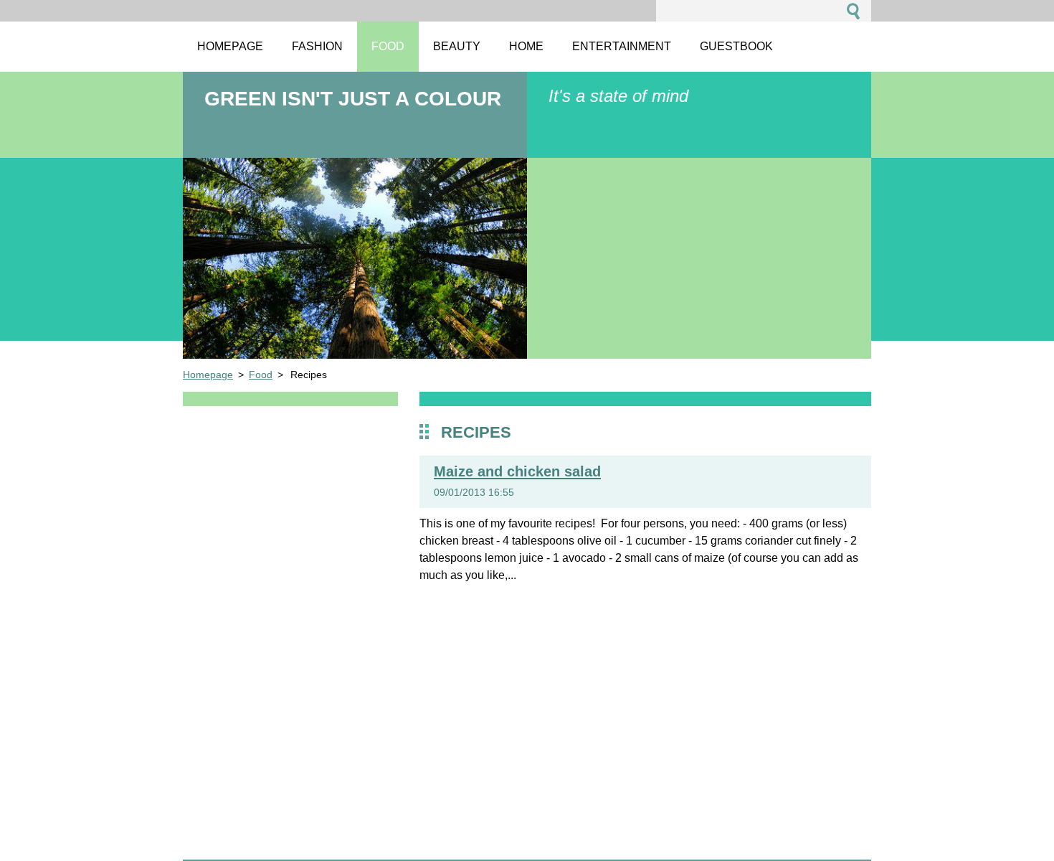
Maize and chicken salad (517, 471)
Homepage (208, 374)
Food (260, 374)
